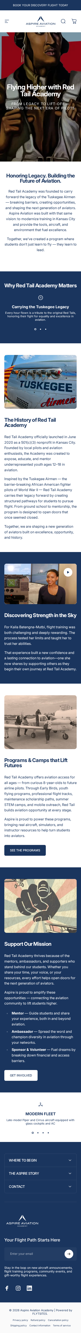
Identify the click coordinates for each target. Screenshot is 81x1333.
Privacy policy (20, 1320)
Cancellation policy (58, 1320)
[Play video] (40, 584)
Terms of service (62, 1325)
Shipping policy (18, 1325)
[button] (68, 572)
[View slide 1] (35, 329)
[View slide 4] (48, 1132)
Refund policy (38, 1320)
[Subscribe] (69, 1254)
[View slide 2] (40, 329)
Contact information (39, 1325)
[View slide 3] (45, 329)
